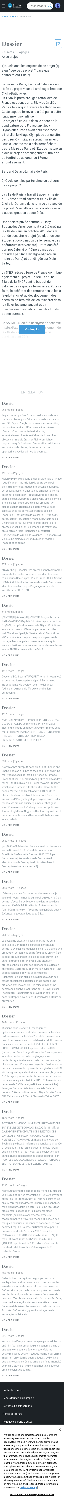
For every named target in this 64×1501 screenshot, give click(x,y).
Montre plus (32, 329)
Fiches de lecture (12, 1413)
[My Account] (57, 5)
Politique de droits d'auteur (18, 1421)
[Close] (60, 1430)
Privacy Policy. (28, 1487)
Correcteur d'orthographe (17, 1405)
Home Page (9, 16)
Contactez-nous (12, 1390)
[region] (32, 1463)
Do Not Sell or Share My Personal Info (32, 1494)
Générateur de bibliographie (18, 1398)
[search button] (49, 6)
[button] (5, 6)
